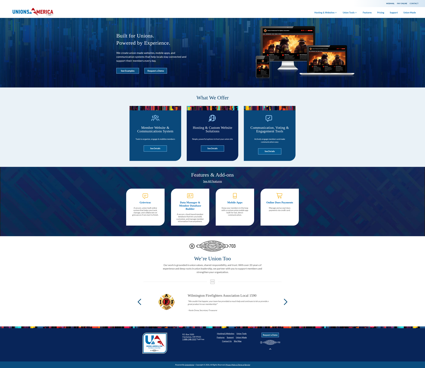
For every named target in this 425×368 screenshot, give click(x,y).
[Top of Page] (270, 349)
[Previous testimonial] (140, 301)
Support (394, 12)
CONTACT (414, 3)
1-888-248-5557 (189, 339)
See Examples (127, 70)
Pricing (380, 12)
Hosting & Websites (324, 12)
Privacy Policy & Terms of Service (237, 365)
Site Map (237, 341)
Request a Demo (155, 70)
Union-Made (409, 12)
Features (367, 12)
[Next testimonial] (285, 301)
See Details (155, 148)
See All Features (212, 181)
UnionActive (189, 365)
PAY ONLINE (402, 3)
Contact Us (227, 341)
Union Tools (348, 12)
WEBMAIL (390, 3)
